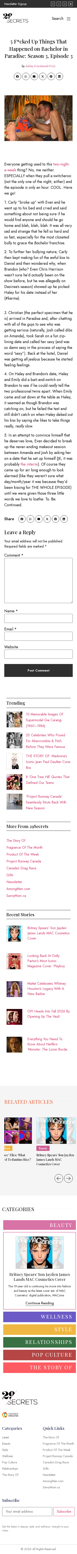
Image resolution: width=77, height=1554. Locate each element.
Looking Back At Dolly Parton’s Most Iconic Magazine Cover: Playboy (46, 961)
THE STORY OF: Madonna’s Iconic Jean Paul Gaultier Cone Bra (48, 762)
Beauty (43, 1148)
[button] (17, 76)
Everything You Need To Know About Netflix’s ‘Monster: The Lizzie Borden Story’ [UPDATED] (48, 1044)
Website (11, 647)
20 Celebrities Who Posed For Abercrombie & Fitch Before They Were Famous (45, 741)
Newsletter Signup (15, 4)
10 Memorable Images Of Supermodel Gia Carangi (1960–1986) (44, 720)
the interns (29, 464)
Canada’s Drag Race (21, 868)
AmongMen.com (18, 888)
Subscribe (64, 1511)
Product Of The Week (22, 854)
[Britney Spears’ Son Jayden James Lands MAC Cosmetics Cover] (56, 1130)
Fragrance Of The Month (24, 847)
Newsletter (14, 881)
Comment (14, 555)
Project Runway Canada (23, 861)
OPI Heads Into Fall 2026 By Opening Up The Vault (48, 1014)
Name (11, 611)
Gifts (9, 875)
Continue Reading (39, 1303)
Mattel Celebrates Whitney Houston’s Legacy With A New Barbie (46, 988)
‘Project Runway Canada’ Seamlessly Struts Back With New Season (46, 802)
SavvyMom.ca (16, 895)
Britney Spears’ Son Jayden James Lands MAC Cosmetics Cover (48, 933)
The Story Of (15, 840)
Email (10, 629)
